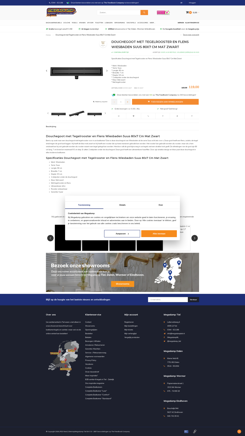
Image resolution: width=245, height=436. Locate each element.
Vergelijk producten (132, 337)
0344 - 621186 (57, 3)
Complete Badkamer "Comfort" (97, 395)
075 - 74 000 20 (173, 391)
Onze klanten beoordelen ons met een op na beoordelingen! (156, 95)
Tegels (74, 23)
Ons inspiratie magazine (94, 383)
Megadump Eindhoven (175, 400)
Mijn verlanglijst (130, 333)
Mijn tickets (128, 330)
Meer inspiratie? (91, 376)
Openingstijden (91, 330)
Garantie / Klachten (92, 349)
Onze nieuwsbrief (92, 372)
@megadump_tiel (174, 341)
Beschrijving (51, 126)
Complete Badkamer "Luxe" (96, 391)
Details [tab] (122, 205)
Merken (181, 23)
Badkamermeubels (54, 23)
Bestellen (89, 333)
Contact (88, 322)
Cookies (88, 368)
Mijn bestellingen (131, 326)
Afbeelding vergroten (101, 101)
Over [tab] (161, 205)
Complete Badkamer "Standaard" (98, 398)
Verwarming (119, 23)
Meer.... (152, 23)
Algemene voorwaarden (95, 356)
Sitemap (71, 431)
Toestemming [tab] (84, 205)
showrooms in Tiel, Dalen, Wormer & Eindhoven (131, 29)
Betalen (88, 337)
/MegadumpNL (173, 337)
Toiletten (99, 23)
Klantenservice (192, 23)
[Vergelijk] (181, 3)
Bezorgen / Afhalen (93, 341)
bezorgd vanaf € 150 (60, 29)
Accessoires (142, 23)
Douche (66, 23)
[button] (50, 238)
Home (48, 35)
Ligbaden (109, 23)
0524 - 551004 (173, 366)
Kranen (82, 23)
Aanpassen (121, 234)
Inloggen (192, 3)
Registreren (129, 322)
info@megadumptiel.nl (176, 333)
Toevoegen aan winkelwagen (167, 102)
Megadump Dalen (173, 351)
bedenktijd (90, 29)
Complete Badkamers (93, 387)
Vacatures (89, 364)
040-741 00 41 (173, 416)
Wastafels (131, 23)
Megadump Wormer (175, 375)
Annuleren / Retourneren (95, 345)
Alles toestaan (159, 234)
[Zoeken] (144, 12)
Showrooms (90, 326)
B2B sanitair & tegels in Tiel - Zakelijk (99, 379)
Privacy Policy (90, 360)
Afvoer (90, 23)
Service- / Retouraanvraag (95, 353)
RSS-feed (63, 431)
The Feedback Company (120, 431)
